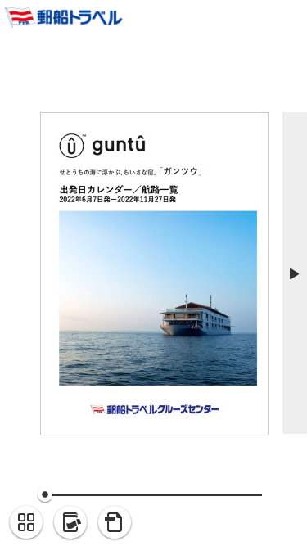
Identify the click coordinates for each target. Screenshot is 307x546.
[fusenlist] (70, 523)
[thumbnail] (26, 523)
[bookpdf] (115, 523)
